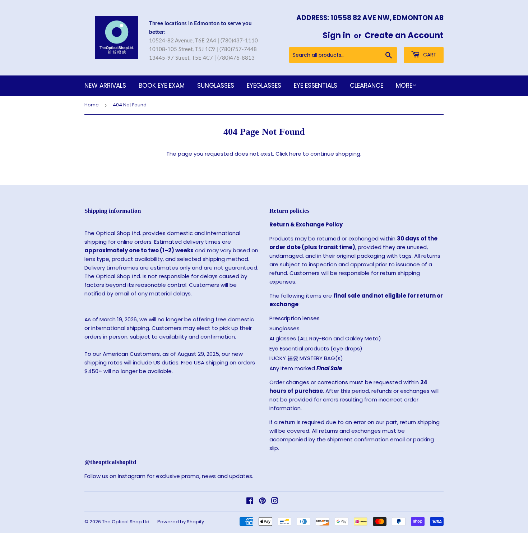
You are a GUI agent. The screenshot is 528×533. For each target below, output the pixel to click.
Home (91, 104)
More (404, 85)
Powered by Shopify (180, 521)
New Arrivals (105, 85)
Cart (429, 54)
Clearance (366, 85)
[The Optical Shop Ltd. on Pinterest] (262, 501)
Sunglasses (215, 85)
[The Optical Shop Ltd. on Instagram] (274, 501)
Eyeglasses (264, 85)
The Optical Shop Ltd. (126, 521)
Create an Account (404, 35)
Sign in (337, 35)
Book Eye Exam (162, 85)
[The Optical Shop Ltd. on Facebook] (250, 501)
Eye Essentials (315, 85)
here (295, 153)
